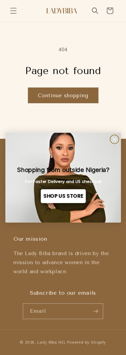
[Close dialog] (114, 139)
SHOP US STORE (63, 195)
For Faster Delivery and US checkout (63, 182)
